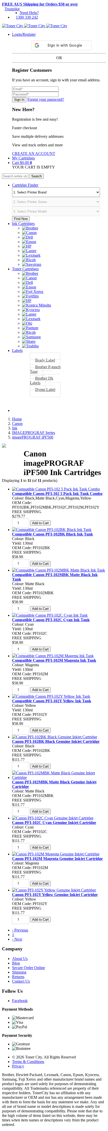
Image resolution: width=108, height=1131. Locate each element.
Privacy (18, 1066)
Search (36, 176)
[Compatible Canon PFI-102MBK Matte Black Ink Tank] (58, 570)
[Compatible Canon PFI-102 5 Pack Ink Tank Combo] (56, 489)
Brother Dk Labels (41, 380)
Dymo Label (45, 389)
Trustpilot (12, 9)
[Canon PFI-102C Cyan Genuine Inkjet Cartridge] (52, 818)
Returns (18, 977)
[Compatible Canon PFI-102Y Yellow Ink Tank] (51, 696)
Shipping (19, 972)
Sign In (19, 100)
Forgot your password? (45, 99)
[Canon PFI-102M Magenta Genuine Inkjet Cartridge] (55, 854)
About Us (20, 958)
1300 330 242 (27, 17)
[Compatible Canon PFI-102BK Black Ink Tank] (51, 529)
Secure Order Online (28, 968)
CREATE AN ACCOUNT (33, 153)
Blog (16, 963)
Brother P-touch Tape (45, 369)
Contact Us (21, 981)
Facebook (20, 1001)
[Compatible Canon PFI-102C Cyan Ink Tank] (50, 615)
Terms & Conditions (28, 1061)
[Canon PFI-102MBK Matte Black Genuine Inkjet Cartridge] (59, 777)
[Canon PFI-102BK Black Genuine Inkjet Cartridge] (54, 737)
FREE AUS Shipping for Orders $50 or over (40, 4)
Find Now (21, 219)
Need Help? (29, 13)
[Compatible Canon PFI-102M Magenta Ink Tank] (53, 656)
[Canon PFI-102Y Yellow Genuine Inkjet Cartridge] (54, 890)
